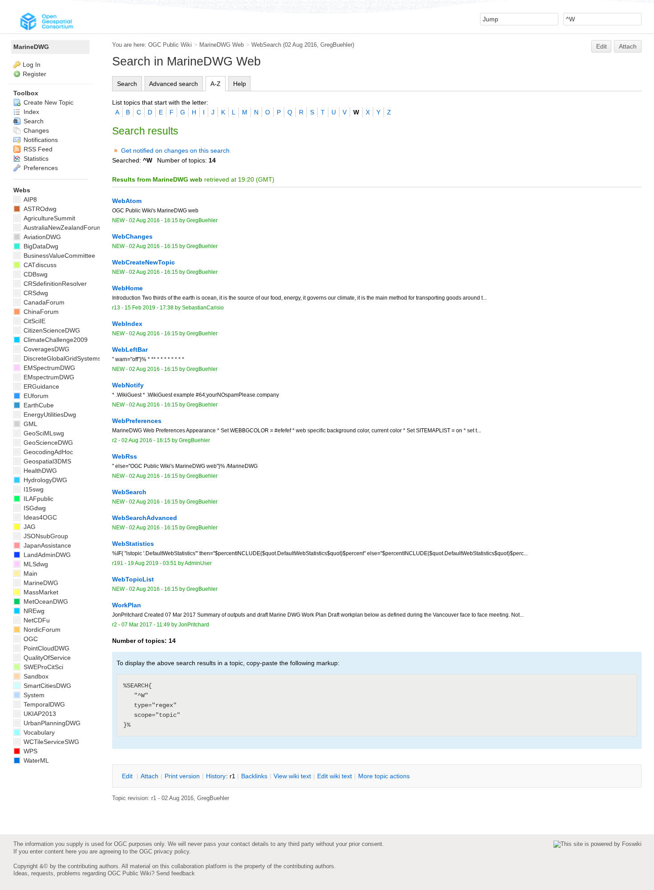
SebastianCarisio (203, 308)
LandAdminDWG (46, 554)
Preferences (40, 167)
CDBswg (35, 274)
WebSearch (266, 44)
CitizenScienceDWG (51, 330)
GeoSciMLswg (43, 433)
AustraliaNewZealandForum (62, 227)
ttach (149, 776)
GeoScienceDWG (47, 442)
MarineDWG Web (221, 44)
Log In (31, 64)
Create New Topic (47, 102)
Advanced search (173, 83)
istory (216, 776)
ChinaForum (40, 311)
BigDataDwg (40, 246)
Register (34, 73)
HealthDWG (39, 470)
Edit (601, 46)
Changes (35, 130)
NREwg (33, 610)
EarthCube (38, 405)
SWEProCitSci (42, 667)
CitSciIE (33, 321)
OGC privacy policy (164, 851)
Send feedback (175, 873)
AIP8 (29, 199)
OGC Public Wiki (170, 44)
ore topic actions (384, 776)
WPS (29, 751)
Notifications (40, 139)
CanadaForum (43, 302)
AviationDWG (41, 236)
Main (29, 573)
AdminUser (198, 563)
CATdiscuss (39, 264)
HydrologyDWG (44, 480)
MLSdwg (35, 564)
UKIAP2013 (39, 713)
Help (239, 83)
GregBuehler (336, 44)
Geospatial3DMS (46, 461)
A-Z (215, 83)
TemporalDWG (43, 704)
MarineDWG (31, 46)
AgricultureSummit (48, 218)
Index (30, 111)
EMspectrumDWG (48, 377)
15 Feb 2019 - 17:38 (149, 308)
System (33, 695)
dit (128, 776)
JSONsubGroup (45, 536)
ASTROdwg (39, 208)
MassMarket (40, 592)
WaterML (35, 760)
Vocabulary (38, 732)
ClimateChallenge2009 (55, 339)
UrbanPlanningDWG (51, 723)
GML (29, 423)
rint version (182, 776)
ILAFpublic (37, 498)
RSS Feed (37, 149)
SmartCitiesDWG (46, 685)
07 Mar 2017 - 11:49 (145, 625)
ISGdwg (34, 508)
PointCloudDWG (45, 648)
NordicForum (41, 629)
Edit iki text (334, 776)
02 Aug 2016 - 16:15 (153, 220)
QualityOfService (46, 657)
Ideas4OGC (39, 517)
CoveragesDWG (45, 349)
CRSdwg (35, 293)
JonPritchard (193, 625)
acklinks (254, 776)
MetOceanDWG (45, 601)
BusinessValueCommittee (58, 255)
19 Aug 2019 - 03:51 (152, 563)
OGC (30, 638)
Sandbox (35, 676)
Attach (628, 46)
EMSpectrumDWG (48, 367)
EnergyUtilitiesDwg (49, 414)
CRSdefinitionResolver (54, 283)
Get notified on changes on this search (175, 150)
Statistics (35, 158)
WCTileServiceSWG (50, 741)
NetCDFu (36, 620)
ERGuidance (40, 386)
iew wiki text (292, 776)
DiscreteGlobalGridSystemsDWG (69, 358)
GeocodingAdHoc (47, 451)
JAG (29, 526)
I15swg (33, 489)
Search (127, 83)
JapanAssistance (46, 545)
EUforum (35, 395)
